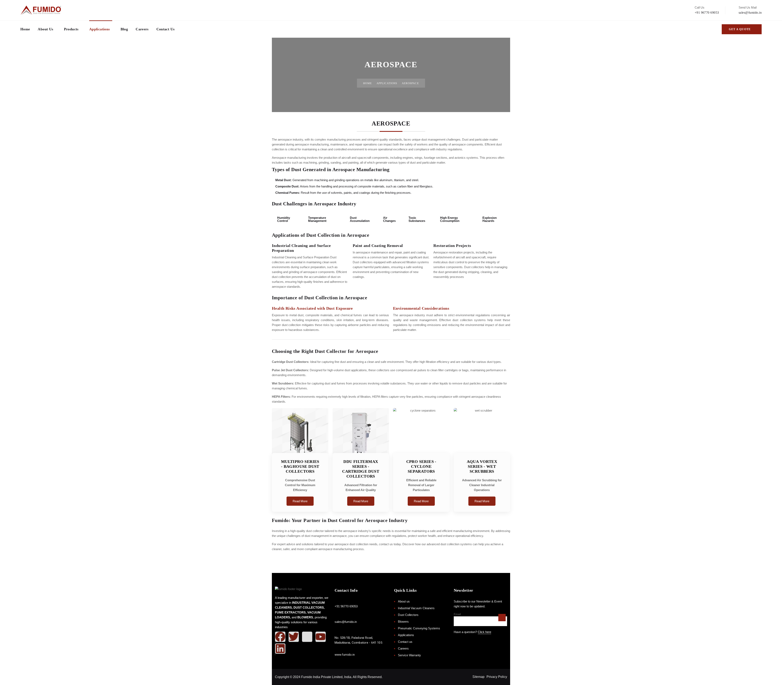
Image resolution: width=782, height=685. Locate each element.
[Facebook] (280, 637)
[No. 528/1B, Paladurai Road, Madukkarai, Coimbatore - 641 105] (336, 633)
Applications (99, 29)
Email (457, 614)
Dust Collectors (408, 615)
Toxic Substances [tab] (417, 219)
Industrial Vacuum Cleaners (416, 608)
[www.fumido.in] (336, 650)
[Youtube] (320, 637)
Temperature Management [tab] (317, 219)
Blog (124, 29)
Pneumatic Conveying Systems (419, 628)
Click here (484, 632)
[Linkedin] (280, 648)
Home (25, 29)
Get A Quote (740, 29)
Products (71, 29)
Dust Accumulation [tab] (360, 219)
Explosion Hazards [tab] (489, 219)
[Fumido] (40, 10)
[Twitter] (294, 637)
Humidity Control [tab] (283, 219)
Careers (142, 29)
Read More (300, 501)
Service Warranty (409, 655)
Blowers (403, 621)
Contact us (165, 29)
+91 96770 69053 (707, 12)
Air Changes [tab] (389, 219)
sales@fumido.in (750, 12)
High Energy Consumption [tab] (449, 219)
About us (45, 29)
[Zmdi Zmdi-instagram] (307, 637)
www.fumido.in (345, 654)
